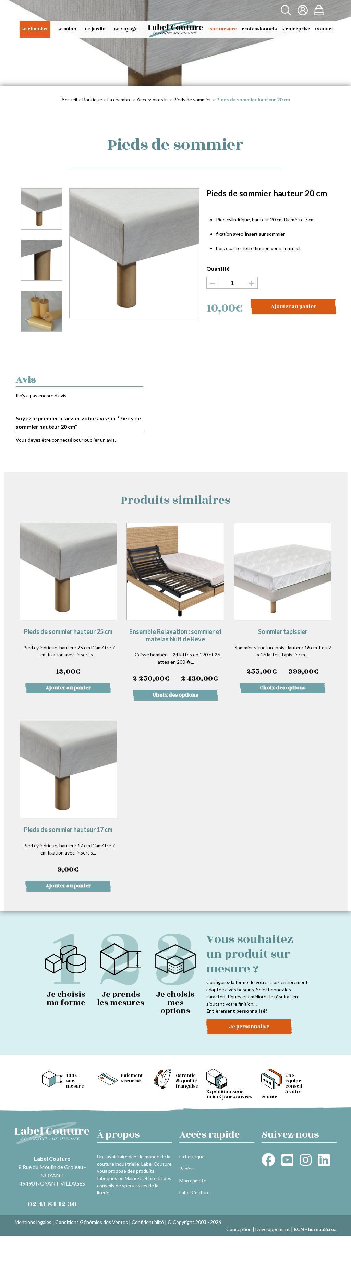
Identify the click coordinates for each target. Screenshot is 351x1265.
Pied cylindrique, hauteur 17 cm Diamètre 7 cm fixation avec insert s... (68, 850)
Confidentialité (148, 1222)
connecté (62, 440)
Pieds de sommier (192, 99)
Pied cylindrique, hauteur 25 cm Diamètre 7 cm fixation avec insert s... (68, 652)
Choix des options (175, 695)
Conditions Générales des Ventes (91, 1222)
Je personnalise (249, 1027)
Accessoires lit (152, 99)
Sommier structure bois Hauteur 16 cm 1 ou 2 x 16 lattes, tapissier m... (282, 652)
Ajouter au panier (293, 306)
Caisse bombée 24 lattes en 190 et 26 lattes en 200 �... (176, 656)
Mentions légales (33, 1222)
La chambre (119, 99)
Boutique (92, 99)
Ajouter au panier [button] (68, 688)
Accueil (69, 99)
